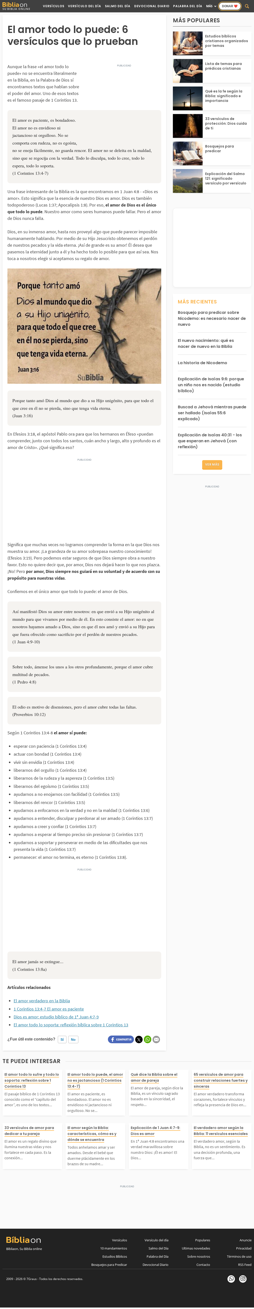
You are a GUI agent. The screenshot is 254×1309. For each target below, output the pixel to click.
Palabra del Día (187, 6)
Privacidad (244, 1248)
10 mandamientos (113, 1248)
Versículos (53, 6)
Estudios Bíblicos (114, 1256)
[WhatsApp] (231, 1279)
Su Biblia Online (16, 9)
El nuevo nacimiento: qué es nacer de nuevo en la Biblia (206, 343)
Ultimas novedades (196, 1248)
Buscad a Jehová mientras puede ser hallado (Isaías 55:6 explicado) (212, 413)
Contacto (203, 1264)
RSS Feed (245, 1264)
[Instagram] (243, 1279)
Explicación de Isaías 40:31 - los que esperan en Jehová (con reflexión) (210, 441)
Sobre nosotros (198, 1256)
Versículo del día (156, 1240)
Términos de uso (239, 1256)
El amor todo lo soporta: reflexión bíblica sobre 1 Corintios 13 (71, 1025)
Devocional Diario (151, 6)
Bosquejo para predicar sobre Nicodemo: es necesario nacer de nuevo (212, 318)
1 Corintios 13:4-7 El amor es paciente (49, 1009)
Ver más (212, 464)
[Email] (156, 1039)
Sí (62, 1039)
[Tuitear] (139, 1039)
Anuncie (246, 1240)
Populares (202, 1240)
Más (209, 6)
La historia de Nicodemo (202, 363)
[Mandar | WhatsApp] (147, 1039)
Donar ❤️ (230, 6)
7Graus (32, 1279)
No (73, 1039)
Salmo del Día (117, 6)
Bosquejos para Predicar (109, 1264)
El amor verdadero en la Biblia (42, 1001)
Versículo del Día (84, 6)
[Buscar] (247, 6)
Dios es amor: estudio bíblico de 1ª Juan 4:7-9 (56, 1017)
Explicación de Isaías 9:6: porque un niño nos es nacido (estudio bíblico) (211, 385)
